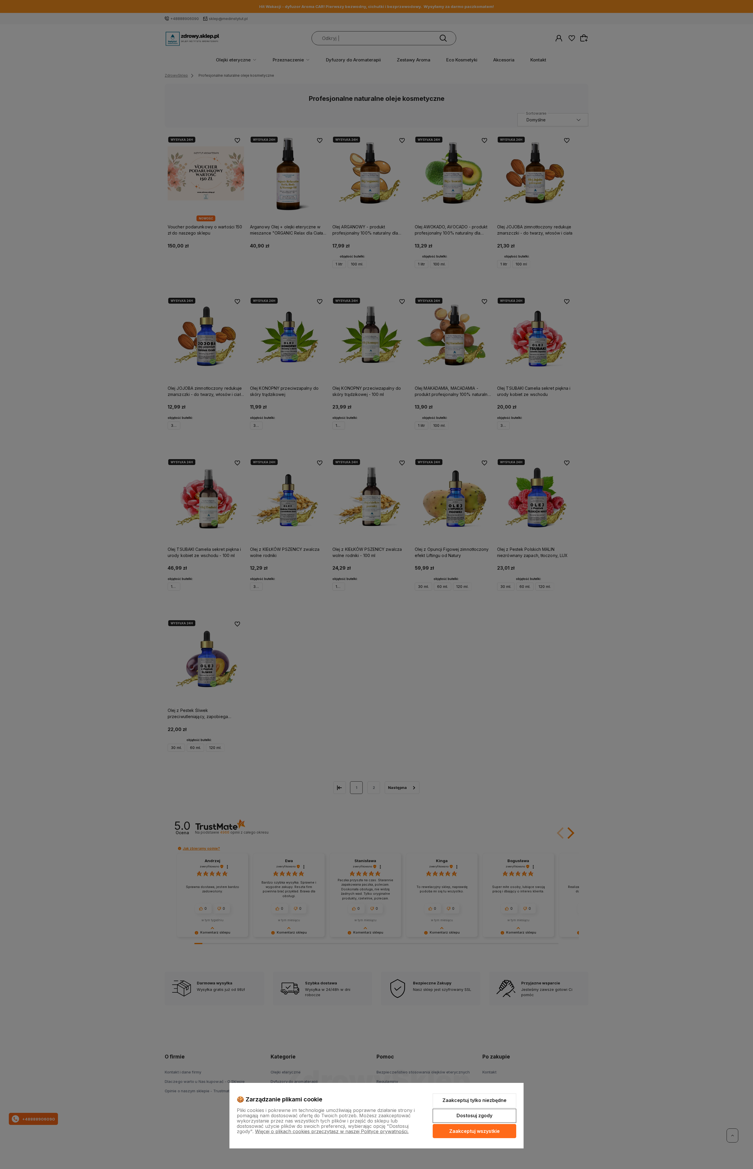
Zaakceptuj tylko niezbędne (474, 1100)
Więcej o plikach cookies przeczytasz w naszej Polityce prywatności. (332, 1131)
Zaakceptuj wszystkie (474, 1131)
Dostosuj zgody (474, 1115)
